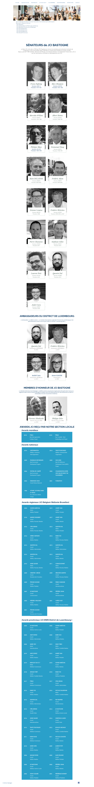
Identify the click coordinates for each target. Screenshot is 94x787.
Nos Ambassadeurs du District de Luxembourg (27, 25)
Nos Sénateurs (20, 24)
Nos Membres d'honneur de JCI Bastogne (26, 27)
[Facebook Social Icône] (79, 783)
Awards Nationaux (23, 30)
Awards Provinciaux (23, 32)
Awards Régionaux (23, 31)
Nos (18, 30)
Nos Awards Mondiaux (22, 28)
